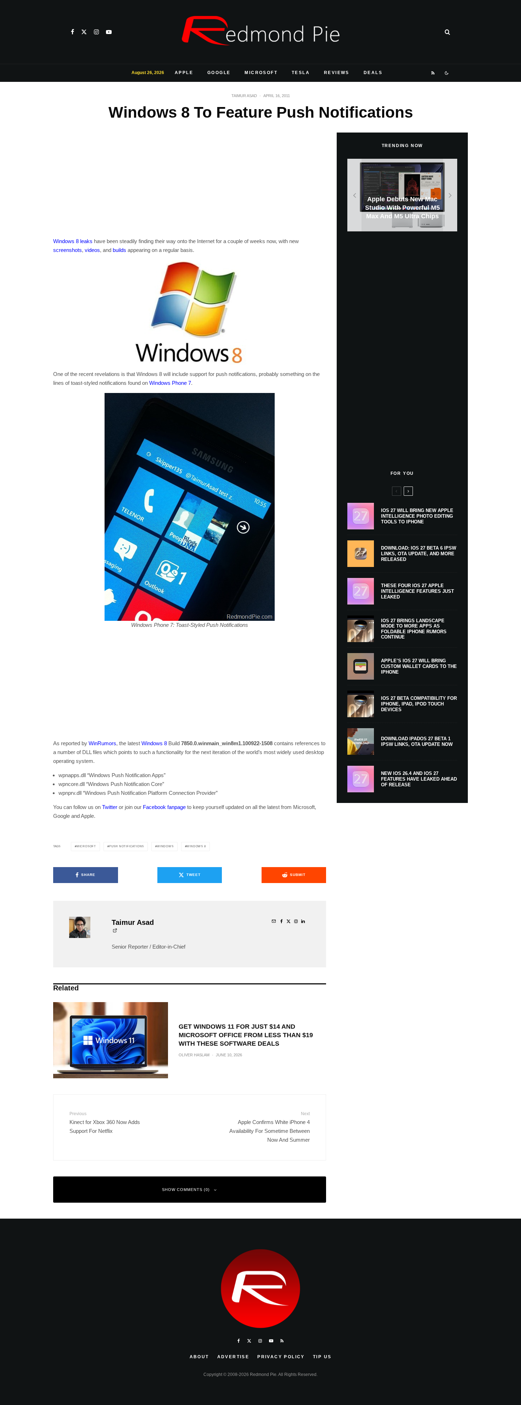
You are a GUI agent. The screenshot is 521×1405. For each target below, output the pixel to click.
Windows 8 (66, 241)
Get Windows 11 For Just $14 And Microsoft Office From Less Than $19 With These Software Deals (246, 1035)
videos (92, 250)
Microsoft (261, 72)
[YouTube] (108, 32)
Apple (184, 72)
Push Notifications (126, 846)
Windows (165, 846)
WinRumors (102, 743)
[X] (84, 32)
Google (218, 72)
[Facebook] (72, 32)
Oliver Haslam (194, 1055)
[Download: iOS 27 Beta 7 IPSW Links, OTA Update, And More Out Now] (402, 195)
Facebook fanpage (164, 807)
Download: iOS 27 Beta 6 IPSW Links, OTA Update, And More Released (418, 553)
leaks (86, 241)
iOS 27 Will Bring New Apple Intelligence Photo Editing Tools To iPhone (417, 516)
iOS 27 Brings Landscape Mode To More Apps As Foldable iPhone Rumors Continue (414, 629)
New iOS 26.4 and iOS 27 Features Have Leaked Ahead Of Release (419, 779)
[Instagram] (96, 32)
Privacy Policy (281, 1356)
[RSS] (433, 73)
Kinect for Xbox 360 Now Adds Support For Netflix (104, 1122)
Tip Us (322, 1356)
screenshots (67, 250)
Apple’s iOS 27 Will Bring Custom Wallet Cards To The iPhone (419, 666)
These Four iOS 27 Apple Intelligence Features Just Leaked (417, 591)
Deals (373, 72)
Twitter (109, 807)
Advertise (233, 1356)
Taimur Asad (244, 96)
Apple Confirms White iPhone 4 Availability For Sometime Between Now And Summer (269, 1126)
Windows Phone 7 (170, 383)
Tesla (301, 72)
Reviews (336, 72)
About (199, 1356)
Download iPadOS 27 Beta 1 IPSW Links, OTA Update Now (417, 741)
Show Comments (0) (186, 1189)
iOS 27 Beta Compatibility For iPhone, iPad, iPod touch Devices (419, 704)
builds (119, 250)
